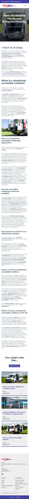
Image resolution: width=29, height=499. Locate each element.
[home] (8, 5)
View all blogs (14, 365)
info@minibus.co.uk (17, 1)
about (3, 482)
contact (3, 487)
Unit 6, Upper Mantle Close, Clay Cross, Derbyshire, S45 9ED (13, 465)
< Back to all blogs (12, 47)
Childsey (18, 497)
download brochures (7, 485)
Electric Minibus (19, 487)
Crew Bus (17, 488)
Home (2, 480)
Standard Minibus (19, 480)
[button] (25, 6)
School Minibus (19, 482)
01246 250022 (6, 1)
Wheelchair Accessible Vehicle (21, 484)
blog (2, 483)
